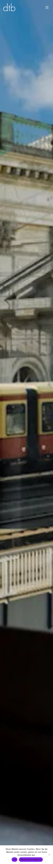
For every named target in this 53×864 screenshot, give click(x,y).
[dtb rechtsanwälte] (9, 7)
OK (14, 859)
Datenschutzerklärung (30, 859)
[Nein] (49, 854)
